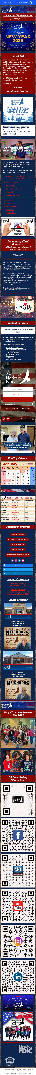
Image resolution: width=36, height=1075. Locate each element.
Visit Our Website (18, 534)
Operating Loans (12, 195)
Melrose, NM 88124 (18, 674)
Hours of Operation (18, 579)
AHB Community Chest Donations (18, 259)
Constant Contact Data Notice (25, 1073)
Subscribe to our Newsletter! (18, 555)
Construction (11, 203)
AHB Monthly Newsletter (18, 15)
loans (27, 176)
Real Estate (10, 200)
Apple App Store (14, 352)
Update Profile (14, 1073)
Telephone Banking (12, 354)
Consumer (10, 210)
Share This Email (19, 565)
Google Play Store (15, 351)
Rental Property (12, 183)
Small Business (11, 207)
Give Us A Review (18, 549)
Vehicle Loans (11, 213)
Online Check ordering (13, 359)
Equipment (10, 186)
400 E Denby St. (18, 672)
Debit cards (10, 356)
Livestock (9, 192)
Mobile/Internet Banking (14, 348)
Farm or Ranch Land (13, 189)
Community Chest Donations (18, 243)
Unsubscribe (7, 1073)
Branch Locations (18, 599)
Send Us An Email (18, 544)
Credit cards (10, 357)
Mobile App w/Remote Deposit (16, 349)
